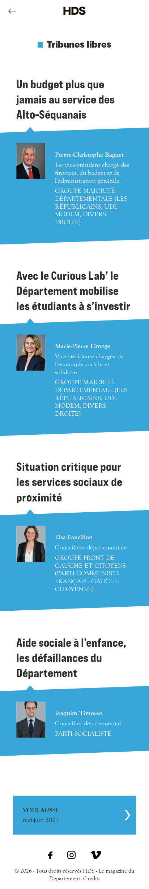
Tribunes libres (79, 43)
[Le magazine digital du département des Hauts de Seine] (74, 20)
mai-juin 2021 (41, 815)
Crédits (91, 878)
